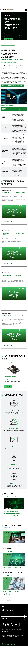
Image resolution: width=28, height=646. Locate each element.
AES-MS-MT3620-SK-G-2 (10, 376)
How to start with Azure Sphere (12, 545)
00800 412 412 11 (8, 609)
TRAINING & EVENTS (13, 525)
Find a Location (7, 605)
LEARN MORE (8, 39)
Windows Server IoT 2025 (11, 275)
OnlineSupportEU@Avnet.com (10, 610)
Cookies (3, 636)
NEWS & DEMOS (14, 428)
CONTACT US (14, 483)
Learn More (6, 221)
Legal (7, 636)
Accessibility (11, 636)
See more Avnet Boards (9, 360)
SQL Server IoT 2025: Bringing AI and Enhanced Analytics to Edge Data (13, 513)
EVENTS (14, 447)
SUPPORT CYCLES (14, 410)
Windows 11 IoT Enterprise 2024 (14, 192)
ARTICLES (8, 493)
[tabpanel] (14, 31)
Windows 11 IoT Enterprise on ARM (13, 234)
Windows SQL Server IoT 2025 (13, 315)
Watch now (9, 551)
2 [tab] (9, 497)
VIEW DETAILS (8, 386)
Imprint (16, 636)
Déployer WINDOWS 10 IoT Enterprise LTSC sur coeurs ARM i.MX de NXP (12, 592)
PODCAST (14, 465)
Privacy (22, 635)
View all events (7, 527)
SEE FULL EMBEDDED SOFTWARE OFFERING (12, 85)
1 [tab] (7, 497)
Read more (9, 575)
